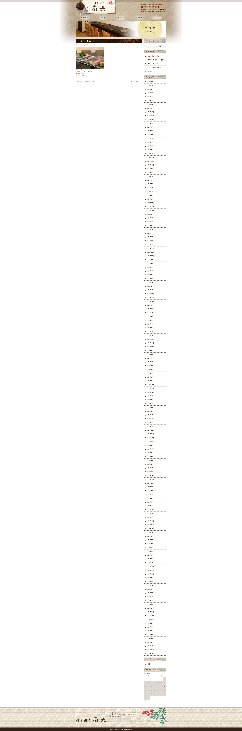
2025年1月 (150, 153)
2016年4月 (150, 551)
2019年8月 (150, 400)
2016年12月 (150, 521)
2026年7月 (150, 85)
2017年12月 (150, 475)
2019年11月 (150, 388)
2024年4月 (150, 187)
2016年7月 (150, 540)
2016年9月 (150, 532)
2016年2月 (150, 559)
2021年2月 (150, 331)
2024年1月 (150, 199)
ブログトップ (151, 41)
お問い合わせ (157, 17)
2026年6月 (150, 89)
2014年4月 (150, 638)
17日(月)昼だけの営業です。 (155, 56)
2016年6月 (150, 543)
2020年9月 (150, 350)
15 (164, 686)
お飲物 (121, 17)
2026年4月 (150, 97)
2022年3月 (150, 282)
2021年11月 (150, 297)
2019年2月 (150, 422)
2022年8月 (150, 263)
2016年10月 (150, 528)
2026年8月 (150, 81)
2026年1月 (150, 108)
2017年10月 (150, 483)
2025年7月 (150, 131)
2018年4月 (150, 460)
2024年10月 (150, 165)
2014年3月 (150, 642)
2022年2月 (150, 286)
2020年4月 (150, 369)
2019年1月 (150, 426)
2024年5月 (150, 184)
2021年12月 (150, 293)
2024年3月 (150, 191)
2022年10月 (150, 256)
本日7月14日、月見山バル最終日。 (85, 81)
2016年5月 (150, 547)
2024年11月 (150, 161)
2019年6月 (150, 407)
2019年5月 (150, 411)
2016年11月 (150, 525)
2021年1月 (150, 335)
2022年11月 (150, 252)
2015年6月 (150, 589)
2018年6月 (150, 453)
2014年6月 (150, 631)
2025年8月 (150, 127)
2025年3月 (150, 146)
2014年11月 (150, 612)
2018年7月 (150, 449)
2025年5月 (150, 138)
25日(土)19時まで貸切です (154, 67)
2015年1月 (150, 608)
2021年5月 (150, 320)
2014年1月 (150, 646)
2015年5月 (150, 593)
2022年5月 (150, 275)
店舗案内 (139, 17)
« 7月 (145, 700)
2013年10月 (150, 653)
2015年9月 (150, 578)
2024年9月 (150, 168)
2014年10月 (150, 615)
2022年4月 (150, 278)
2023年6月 (150, 225)
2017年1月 (150, 517)
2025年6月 (150, 134)
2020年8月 (150, 354)
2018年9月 (150, 441)
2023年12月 (150, 203)
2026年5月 (150, 93)
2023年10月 (150, 210)
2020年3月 (150, 373)
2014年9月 (150, 619)
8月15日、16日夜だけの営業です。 (155, 60)
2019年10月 (150, 392)
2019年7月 (150, 403)
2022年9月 (150, 259)
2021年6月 (150, 316)
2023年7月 (150, 222)
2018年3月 (150, 464)
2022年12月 (150, 248)
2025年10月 (150, 119)
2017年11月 (150, 479)
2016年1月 (150, 562)
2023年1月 (150, 244)
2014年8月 (150, 623)
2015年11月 (150, 570)
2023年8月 (150, 218)
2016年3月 (150, 555)
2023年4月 (150, 233)
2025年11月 (150, 115)
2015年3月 (150, 600)
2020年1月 (150, 381)
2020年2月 (150, 377)
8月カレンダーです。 (153, 63)
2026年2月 (150, 104)
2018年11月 (150, 434)
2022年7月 (150, 267)
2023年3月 (150, 237)
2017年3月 (150, 509)
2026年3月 (150, 100)
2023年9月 (150, 214)
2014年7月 (150, 627)
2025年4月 (150, 142)
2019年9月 (150, 396)
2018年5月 (150, 456)
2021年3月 (150, 328)
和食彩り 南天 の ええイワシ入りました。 (157, 0)
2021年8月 (150, 309)
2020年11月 (150, 343)
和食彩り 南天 (91, 6)
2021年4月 (150, 324)
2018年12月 (150, 430)
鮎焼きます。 (151, 71)
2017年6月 (150, 498)
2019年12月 (150, 384)
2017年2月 (150, 513)
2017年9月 (150, 487)
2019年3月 (150, 418)
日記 (148, 664)
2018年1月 (150, 471)
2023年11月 (150, 206)
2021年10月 (150, 301)
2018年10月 (150, 437)
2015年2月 (150, 604)
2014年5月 (150, 634)
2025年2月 (150, 150)
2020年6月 (150, 362)
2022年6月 (150, 271)
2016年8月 (150, 536)
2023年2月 (150, 240)
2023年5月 (150, 229)
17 (148, 690)
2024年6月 (150, 180)
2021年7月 (150, 312)
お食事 (103, 17)
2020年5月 (150, 365)
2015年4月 (150, 596)
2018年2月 (150, 468)
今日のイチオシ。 (136, 81)
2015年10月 (150, 574)
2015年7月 (150, 585)
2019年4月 (150, 415)
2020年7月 (150, 358)
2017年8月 (150, 490)
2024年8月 (150, 172)
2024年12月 (150, 157)
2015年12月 (150, 566)
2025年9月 (150, 123)
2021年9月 (150, 305)
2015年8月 (150, 581)
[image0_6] (90, 67)
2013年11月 (150, 650)
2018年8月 (150, 445)
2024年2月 (150, 195)
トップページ (85, 17)
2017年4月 (150, 506)
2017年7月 (150, 494)
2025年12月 (150, 112)
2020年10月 (150, 347)
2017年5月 (150, 502)
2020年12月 (150, 339)
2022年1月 (150, 290)
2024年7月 (150, 176)
